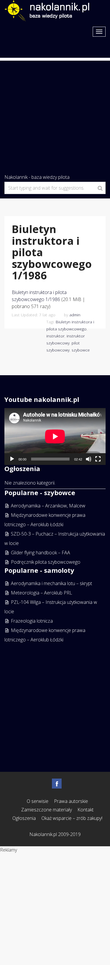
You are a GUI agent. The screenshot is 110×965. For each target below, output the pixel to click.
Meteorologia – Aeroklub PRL (41, 592)
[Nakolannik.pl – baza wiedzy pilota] (46, 9)
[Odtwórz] (12, 459)
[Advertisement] (55, 116)
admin (74, 314)
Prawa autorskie (71, 801)
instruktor (55, 336)
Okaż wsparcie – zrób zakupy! (71, 818)
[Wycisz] (89, 459)
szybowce (81, 350)
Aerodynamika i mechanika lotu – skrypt (51, 583)
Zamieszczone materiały (46, 809)
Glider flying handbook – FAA (40, 552)
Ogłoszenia (24, 818)
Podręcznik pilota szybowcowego (45, 562)
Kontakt (85, 809)
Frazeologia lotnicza (32, 621)
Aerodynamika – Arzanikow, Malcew (48, 505)
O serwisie (37, 801)
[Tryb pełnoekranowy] (98, 459)
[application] (55, 436)
